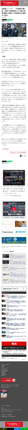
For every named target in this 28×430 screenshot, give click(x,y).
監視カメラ (6, 246)
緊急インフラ (21, 246)
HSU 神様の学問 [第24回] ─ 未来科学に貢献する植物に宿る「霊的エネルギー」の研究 (17, 281)
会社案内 (3, 373)
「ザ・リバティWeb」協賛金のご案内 (12, 195)
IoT (9, 246)
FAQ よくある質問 (5, 370)
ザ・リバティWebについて (6, 364)
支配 (15, 246)
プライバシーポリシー (5, 367)
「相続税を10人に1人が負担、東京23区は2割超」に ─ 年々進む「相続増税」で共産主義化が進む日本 (15, 310)
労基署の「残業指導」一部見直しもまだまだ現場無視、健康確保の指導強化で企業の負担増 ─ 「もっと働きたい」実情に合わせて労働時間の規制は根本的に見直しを (16, 324)
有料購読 (3, 365)
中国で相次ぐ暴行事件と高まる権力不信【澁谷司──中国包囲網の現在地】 (16, 337)
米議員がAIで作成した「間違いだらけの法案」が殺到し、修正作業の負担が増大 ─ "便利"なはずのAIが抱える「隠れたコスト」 (17, 256)
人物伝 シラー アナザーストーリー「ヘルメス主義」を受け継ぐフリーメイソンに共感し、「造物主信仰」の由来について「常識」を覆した (16, 314)
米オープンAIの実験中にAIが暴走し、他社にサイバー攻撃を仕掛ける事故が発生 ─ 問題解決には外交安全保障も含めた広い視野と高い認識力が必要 (14, 263)
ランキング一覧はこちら (22, 338)
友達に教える (6, 21)
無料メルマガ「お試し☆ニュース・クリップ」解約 (10, 386)
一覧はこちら (23, 359)
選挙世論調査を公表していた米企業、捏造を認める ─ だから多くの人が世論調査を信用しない (16, 329)
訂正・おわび (4, 369)
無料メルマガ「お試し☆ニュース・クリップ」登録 (10, 384)
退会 (2, 366)
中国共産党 (12, 246)
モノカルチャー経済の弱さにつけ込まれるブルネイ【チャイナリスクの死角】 (16, 333)
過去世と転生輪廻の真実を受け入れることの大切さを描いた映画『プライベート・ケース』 (16, 306)
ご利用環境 (4, 371)
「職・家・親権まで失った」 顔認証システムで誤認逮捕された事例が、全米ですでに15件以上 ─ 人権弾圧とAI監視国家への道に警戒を (14, 275)
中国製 (17, 246)
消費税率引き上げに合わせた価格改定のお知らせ (9, 358)
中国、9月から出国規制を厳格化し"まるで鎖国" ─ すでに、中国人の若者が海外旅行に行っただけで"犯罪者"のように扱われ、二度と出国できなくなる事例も (16, 297)
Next (25, 155)
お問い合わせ (4, 374)
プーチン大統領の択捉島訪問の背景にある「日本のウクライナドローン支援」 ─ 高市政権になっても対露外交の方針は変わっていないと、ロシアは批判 (16, 301)
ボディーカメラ (5, 247)
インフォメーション (6, 355)
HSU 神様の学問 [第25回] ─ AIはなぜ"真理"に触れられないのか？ (18, 269)
